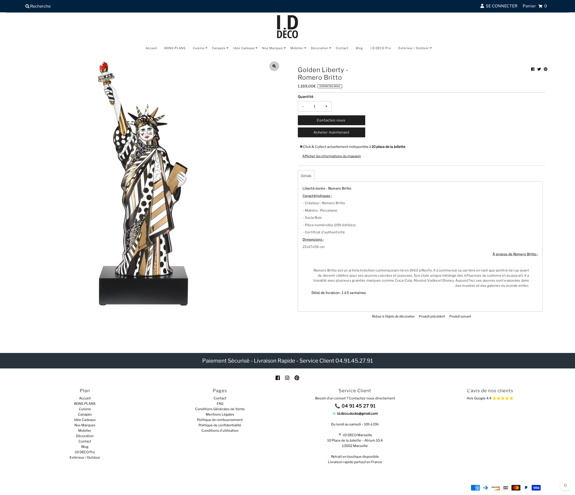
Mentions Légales (220, 414)
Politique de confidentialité (220, 425)
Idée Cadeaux (244, 48)
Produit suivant (460, 316)
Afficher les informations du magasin (331, 156)
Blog (359, 48)
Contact (342, 48)
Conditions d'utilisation (220, 431)
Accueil (151, 48)
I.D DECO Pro (380, 48)
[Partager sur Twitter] (539, 69)
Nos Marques (272, 48)
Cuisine (199, 48)
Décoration (319, 48)
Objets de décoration (400, 316)
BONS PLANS (175, 48)
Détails (306, 176)
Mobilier (296, 48)
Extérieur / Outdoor (413, 48)
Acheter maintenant (331, 132)
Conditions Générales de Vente (220, 409)
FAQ (220, 404)
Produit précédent (432, 316)
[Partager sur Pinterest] (545, 69)
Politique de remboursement (220, 420)
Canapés (219, 48)
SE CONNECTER (501, 6)
